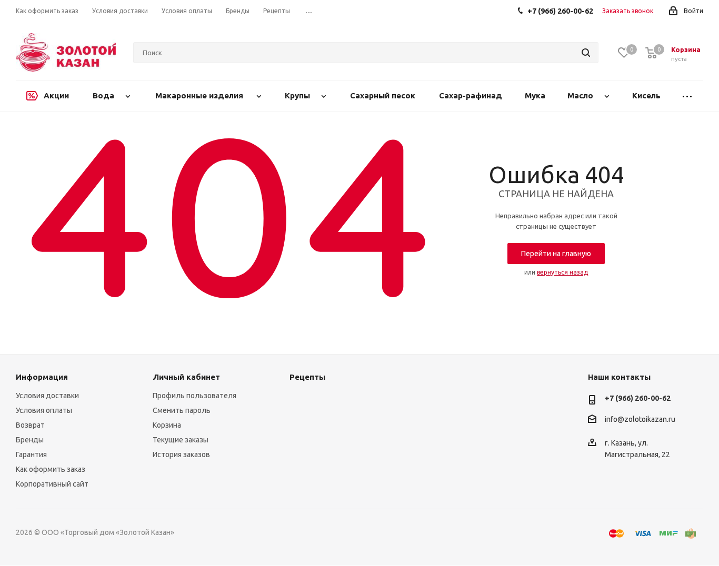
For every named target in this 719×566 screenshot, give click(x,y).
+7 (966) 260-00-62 (638, 398)
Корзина (167, 425)
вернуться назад (562, 272)
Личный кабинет (186, 376)
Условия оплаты (44, 410)
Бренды (30, 440)
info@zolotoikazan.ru (640, 420)
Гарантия (31, 454)
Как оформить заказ (50, 469)
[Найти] (585, 52)
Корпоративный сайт (52, 484)
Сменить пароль (182, 410)
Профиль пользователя (194, 395)
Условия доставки (47, 395)
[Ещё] (687, 96)
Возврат (30, 425)
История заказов (181, 454)
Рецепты (307, 376)
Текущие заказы (180, 440)
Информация (42, 376)
